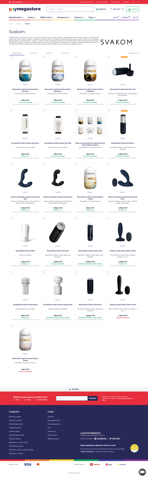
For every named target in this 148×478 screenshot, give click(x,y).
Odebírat (92, 398)
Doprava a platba (102, 2)
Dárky (91, 17)
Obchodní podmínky (16, 446)
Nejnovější (64, 53)
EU (138, 2)
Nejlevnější (33, 53)
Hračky (31, 17)
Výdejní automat (15, 428)
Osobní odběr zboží (16, 424)
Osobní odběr (115, 2)
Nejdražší (49, 53)
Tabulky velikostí (15, 439)
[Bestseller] (123, 70)
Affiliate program (53, 439)
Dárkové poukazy (15, 417)
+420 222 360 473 (17, 2)
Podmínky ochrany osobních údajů (21, 450)
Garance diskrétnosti (86, 2)
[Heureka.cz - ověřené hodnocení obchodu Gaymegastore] (134, 452)
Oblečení (78, 17)
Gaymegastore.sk (54, 420)
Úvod (10, 24)
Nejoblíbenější (15, 17)
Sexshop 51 (52, 431)
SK (133, 2)
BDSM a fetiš (45, 17)
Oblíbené (101, 9)
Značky (18, 24)
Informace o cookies (16, 453)
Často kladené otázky (16, 435)
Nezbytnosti (63, 17)
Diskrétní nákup (14, 431)
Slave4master (52, 435)
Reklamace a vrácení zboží (18, 442)
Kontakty (126, 2)
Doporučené (17, 53)
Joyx (49, 428)
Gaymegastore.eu (54, 424)
